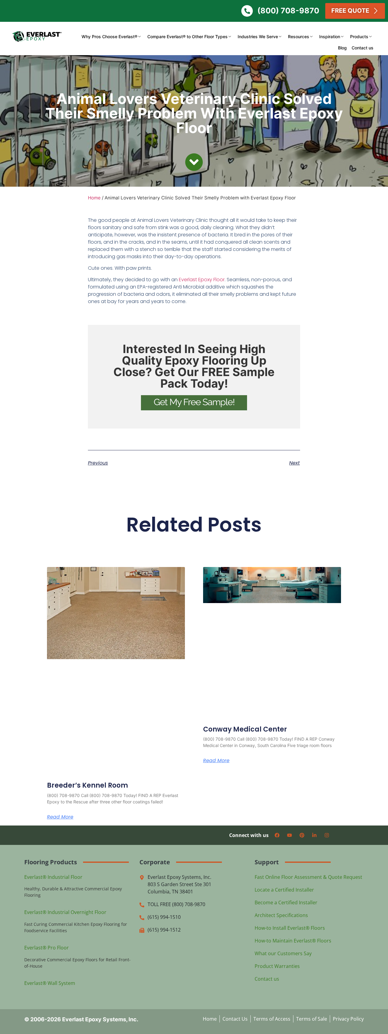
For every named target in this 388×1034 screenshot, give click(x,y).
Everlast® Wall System (49, 983)
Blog (342, 47)
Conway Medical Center (245, 729)
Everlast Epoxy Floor (202, 279)
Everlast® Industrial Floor (53, 877)
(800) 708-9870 (288, 10)
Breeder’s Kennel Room (87, 785)
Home (94, 198)
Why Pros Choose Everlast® (109, 36)
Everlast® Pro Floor (46, 947)
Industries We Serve (258, 36)
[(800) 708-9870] (247, 11)
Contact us (362, 47)
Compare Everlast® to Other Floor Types (187, 36)
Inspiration (329, 36)
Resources (298, 36)
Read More (60, 817)
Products (359, 36)
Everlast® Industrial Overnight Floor (65, 912)
